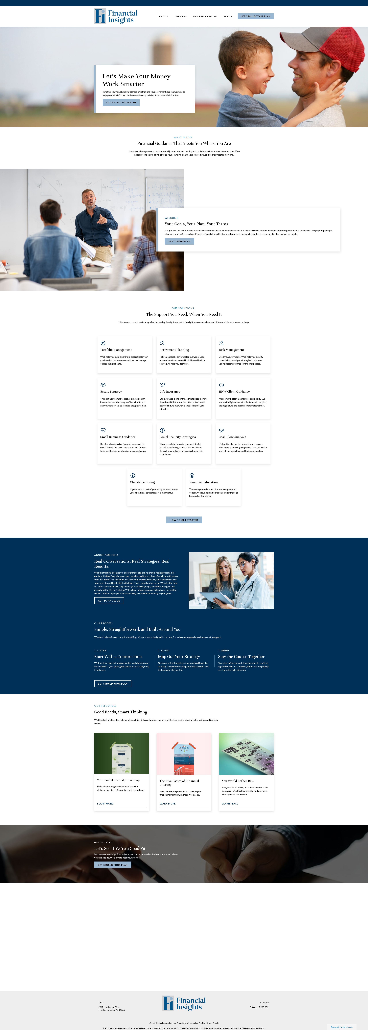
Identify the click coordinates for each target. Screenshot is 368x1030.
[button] (164, 16)
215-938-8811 (262, 1007)
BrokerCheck (212, 1023)
